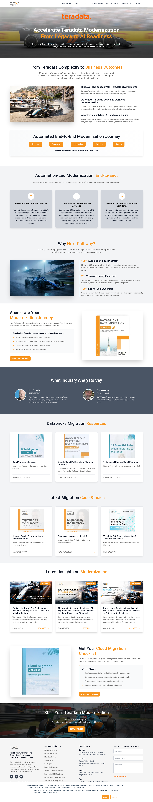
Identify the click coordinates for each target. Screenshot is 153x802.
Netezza (54, 781)
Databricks (61, 777)
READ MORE (42, 628)
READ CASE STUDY (31, 552)
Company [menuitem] (125, 3)
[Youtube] (21, 776)
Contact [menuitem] (137, 3)
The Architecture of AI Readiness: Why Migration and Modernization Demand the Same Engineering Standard (76, 610)
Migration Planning (50, 750)
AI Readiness (48, 760)
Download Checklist (20, 359)
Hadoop (60, 781)
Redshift (47, 777)
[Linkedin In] (11, 776)
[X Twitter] (16, 776)
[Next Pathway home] (14, 4)
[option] (42, 396)
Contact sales (76, 729)
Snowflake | (48, 770)
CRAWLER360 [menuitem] (66, 3)
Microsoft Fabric (57, 770)
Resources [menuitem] (111, 3)
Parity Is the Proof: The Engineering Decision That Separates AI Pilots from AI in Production (30, 610)
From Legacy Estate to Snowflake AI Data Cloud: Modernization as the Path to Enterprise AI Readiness (121, 610)
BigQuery (54, 777)
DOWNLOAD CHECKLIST (31, 478)
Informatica (48, 774)
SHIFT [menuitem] (77, 3)
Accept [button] (105, 797)
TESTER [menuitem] (86, 3)
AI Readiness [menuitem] (97, 3)
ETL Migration (48, 764)
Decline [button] (114, 797)
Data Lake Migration (51, 767)
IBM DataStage (58, 774)
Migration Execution (50, 753)
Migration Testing (50, 757)
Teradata (47, 781)
